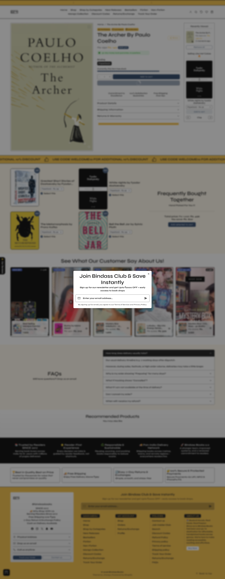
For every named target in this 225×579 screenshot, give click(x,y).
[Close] (149, 274)
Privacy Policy (140, 305)
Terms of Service (121, 305)
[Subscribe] (145, 298)
